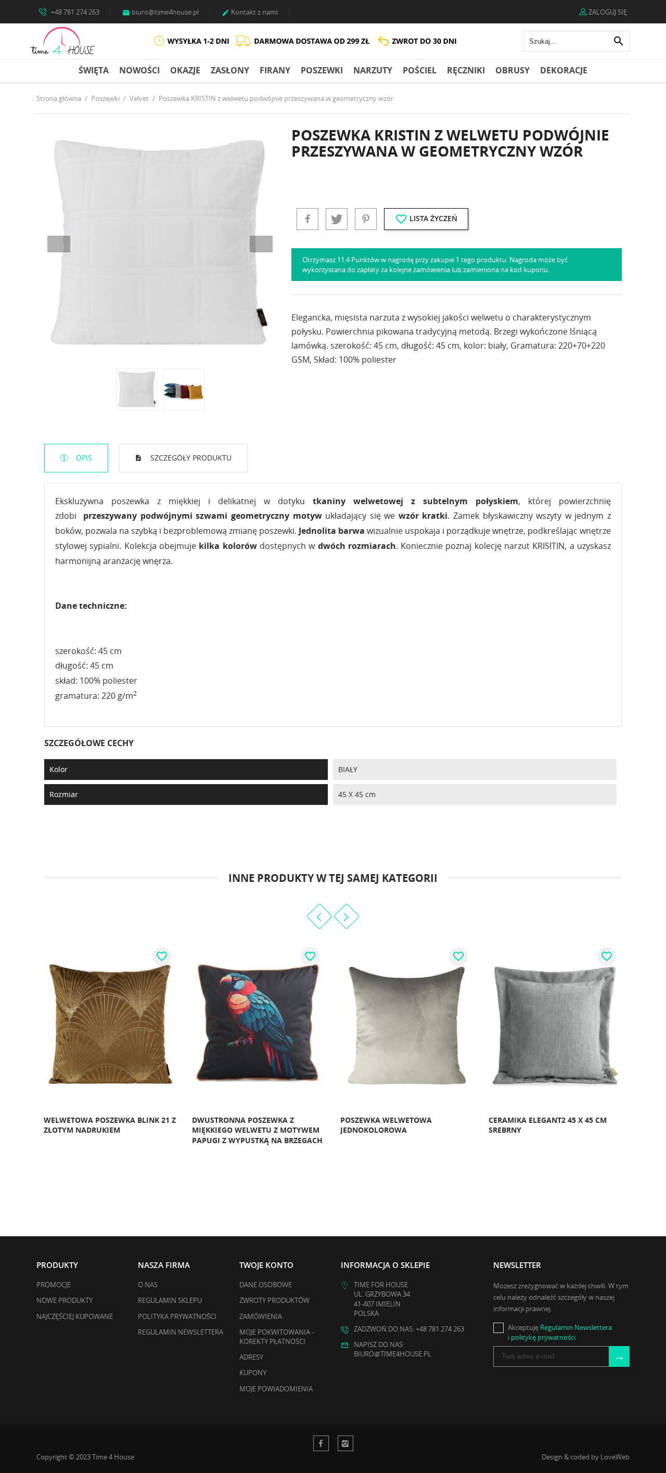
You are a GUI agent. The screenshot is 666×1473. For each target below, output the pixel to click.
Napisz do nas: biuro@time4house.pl (392, 1349)
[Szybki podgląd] (41, 1143)
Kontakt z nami (250, 12)
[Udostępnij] (307, 219)
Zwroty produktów (274, 1300)
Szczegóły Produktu (190, 458)
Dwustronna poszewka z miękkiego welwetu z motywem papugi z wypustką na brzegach (134, 1130)
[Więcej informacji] (64, 1143)
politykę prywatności (543, 1337)
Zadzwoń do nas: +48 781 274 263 (409, 1329)
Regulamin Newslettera (180, 1332)
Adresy (251, 1357)
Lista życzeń (426, 219)
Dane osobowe (265, 1284)
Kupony (252, 1372)
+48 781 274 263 (74, 12)
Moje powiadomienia (276, 1388)
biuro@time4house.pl (160, 12)
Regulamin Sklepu (170, 1300)
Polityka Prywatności (177, 1316)
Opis (83, 458)
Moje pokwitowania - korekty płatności (276, 1336)
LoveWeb (615, 1457)
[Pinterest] (366, 219)
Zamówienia (260, 1316)
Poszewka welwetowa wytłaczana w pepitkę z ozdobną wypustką (561, 1130)
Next (261, 244)
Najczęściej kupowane (74, 1316)
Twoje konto (266, 1265)
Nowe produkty (64, 1300)
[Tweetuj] (337, 219)
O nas (148, 1284)
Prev (58, 244)
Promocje (53, 1284)
